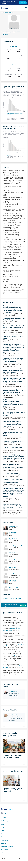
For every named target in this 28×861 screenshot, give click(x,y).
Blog (2, 824)
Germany (5, 34)
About (3, 830)
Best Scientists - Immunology (8, 12)
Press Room (4, 840)
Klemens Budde (13, 532)
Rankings (3, 817)
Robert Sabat (12, 580)
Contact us (23, 605)
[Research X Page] (5, 813)
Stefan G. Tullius (13, 560)
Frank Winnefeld (13, 714)
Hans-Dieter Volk (13, 526)
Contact (3, 837)
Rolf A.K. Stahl (12, 567)
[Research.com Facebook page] (2, 813)
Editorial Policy (5, 850)
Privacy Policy (5, 853)
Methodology (4, 821)
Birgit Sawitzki (13, 539)
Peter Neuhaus (13, 553)
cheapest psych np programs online (12, 629)
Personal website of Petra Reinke (12, 598)
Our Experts (4, 834)
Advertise (3, 843)
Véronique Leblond (14, 587)
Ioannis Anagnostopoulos (16, 546)
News (2, 827)
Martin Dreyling (13, 574)
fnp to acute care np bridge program (14, 654)
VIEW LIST (22, 2)
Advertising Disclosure (7, 846)
